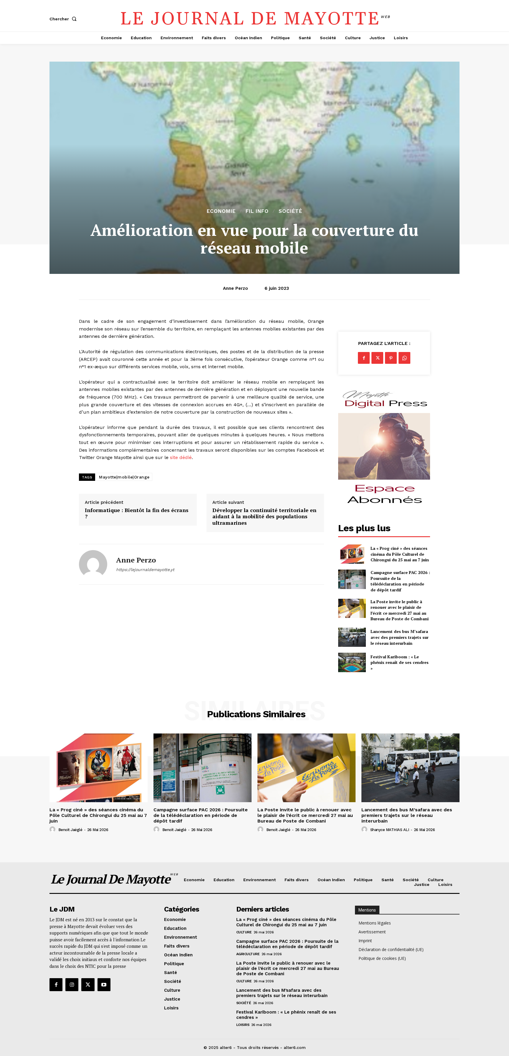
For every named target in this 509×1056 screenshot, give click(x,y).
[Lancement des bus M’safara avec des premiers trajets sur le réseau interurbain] (352, 637)
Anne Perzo (235, 288)
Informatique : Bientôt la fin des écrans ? (137, 513)
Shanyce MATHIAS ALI (389, 830)
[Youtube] (103, 984)
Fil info (257, 211)
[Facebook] (364, 358)
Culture (244, 932)
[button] (64, 19)
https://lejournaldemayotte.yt (145, 569)
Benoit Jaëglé (70, 830)
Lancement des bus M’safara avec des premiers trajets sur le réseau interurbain (400, 637)
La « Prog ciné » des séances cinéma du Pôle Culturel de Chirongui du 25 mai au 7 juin (400, 553)
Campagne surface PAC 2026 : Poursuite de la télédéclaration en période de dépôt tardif (400, 581)
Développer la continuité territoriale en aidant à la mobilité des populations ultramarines (264, 516)
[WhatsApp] (404, 358)
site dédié (181, 457)
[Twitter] (377, 358)
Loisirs (242, 1025)
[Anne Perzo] (93, 564)
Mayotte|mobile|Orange (124, 477)
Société (290, 211)
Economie (221, 211)
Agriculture (248, 954)
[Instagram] (71, 984)
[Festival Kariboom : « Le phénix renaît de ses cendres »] (352, 662)
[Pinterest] (391, 358)
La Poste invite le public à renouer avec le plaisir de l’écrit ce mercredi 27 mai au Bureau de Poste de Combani (400, 610)
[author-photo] (53, 829)
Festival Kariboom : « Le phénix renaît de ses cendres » (400, 662)
